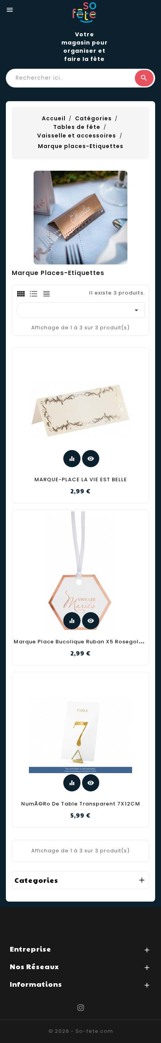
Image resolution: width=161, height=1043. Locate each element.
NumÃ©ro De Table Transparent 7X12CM (80, 803)
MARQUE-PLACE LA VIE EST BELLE (80, 479)
